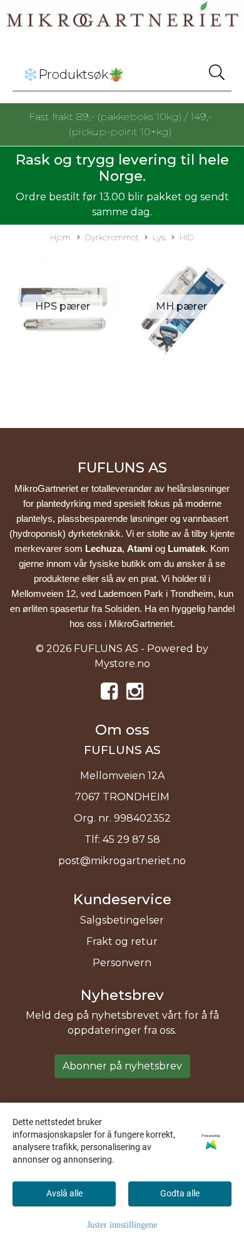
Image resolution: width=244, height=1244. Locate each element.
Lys (159, 237)
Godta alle (180, 1193)
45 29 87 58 (131, 839)
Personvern (122, 963)
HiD (187, 237)
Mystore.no (122, 664)
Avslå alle (64, 1193)
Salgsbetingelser (122, 920)
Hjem (60, 237)
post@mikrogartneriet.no (122, 861)
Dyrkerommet (112, 237)
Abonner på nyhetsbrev (122, 1066)
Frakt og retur (122, 941)
